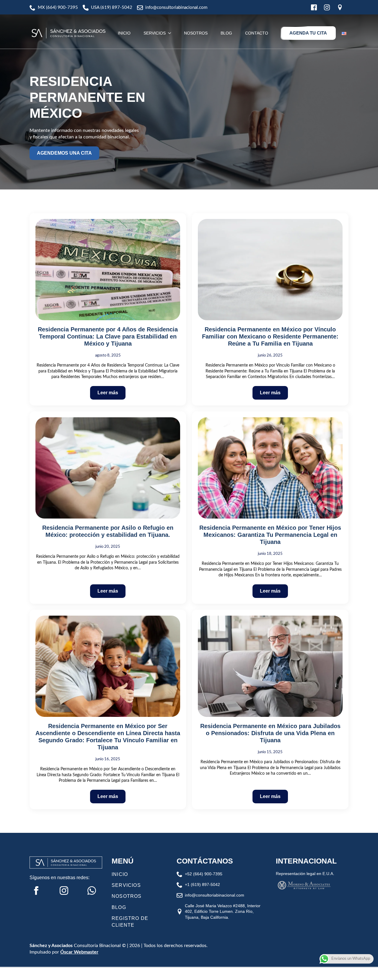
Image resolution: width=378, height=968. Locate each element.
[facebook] (36, 890)
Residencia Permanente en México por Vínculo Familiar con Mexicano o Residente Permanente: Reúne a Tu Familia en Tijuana (270, 336)
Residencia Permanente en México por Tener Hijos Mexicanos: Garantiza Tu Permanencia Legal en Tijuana (270, 534)
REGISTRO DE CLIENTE (130, 921)
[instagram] (64, 890)
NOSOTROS (196, 33)
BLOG (226, 33)
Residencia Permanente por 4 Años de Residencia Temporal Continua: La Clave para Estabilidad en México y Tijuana (108, 336)
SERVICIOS (155, 33)
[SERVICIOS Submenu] (170, 33)
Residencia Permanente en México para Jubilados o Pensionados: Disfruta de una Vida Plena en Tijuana (270, 733)
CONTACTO (256, 33)
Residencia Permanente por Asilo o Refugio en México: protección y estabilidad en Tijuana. (107, 531)
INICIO (124, 33)
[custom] (91, 890)
